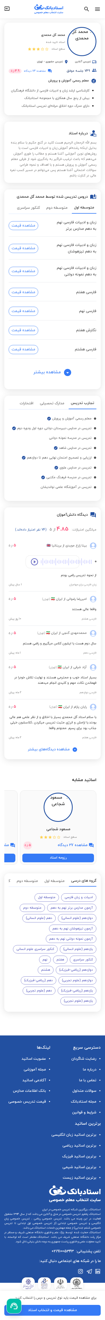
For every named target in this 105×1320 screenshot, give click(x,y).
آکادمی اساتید (34, 1080)
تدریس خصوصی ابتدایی (71, 1223)
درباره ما (89, 1069)
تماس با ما (87, 1080)
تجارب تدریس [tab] (82, 403)
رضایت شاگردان (83, 1058)
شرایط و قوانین (84, 1112)
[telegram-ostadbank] (89, 1271)
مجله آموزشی (35, 1069)
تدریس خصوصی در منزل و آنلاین (61, 1214)
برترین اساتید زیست (79, 1177)
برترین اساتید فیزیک (79, 1156)
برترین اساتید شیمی (79, 1167)
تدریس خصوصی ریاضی (47, 1219)
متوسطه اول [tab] (84, 207)
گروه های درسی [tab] (83, 880)
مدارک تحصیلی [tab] (52, 403)
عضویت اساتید (34, 1058)
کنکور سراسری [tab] (28, 207)
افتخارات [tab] (26, 403)
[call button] (14, 1306)
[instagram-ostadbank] (80, 1271)
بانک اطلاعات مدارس (29, 1090)
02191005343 (63, 1251)
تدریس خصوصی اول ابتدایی (34, 1223)
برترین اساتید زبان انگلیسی (73, 1134)
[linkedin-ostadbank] (98, 1271)
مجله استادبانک (83, 1101)
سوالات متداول (84, 1090)
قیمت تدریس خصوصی (27, 1101)
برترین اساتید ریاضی (79, 1145)
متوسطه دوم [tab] (57, 207)
